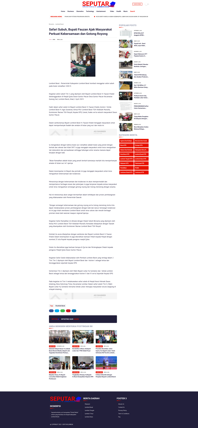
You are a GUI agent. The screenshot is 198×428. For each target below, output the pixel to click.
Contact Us (121, 407)
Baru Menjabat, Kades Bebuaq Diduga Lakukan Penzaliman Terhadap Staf (141, 128)
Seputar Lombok (67, 424)
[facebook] (50, 4)
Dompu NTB (139, 145)
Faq (119, 417)
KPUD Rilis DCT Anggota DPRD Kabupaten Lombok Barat (140, 34)
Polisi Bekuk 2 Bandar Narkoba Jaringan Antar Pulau (141, 65)
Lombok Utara (89, 417)
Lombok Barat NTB (140, 154)
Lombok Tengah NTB (126, 159)
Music (125, 11)
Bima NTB (123, 145)
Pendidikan (123, 168)
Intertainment (101, 11)
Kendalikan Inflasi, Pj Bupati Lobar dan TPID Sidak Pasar (81, 350)
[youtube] (62, 4)
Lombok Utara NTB (140, 159)
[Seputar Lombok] (99, 7)
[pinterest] (57, 4)
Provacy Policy (122, 410)
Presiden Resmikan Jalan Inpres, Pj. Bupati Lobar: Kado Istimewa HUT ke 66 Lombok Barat (105, 351)
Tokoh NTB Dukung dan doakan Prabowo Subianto (141, 76)
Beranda (51, 24)
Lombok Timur (89, 414)
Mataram (87, 404)
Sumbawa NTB (139, 172)
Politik (137, 168)
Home (63, 11)
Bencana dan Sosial (141, 141)
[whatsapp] (54, 4)
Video (112, 11)
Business (71, 11)
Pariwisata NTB (139, 163)
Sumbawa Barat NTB (126, 172)
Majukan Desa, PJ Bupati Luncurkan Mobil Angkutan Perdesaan (58, 377)
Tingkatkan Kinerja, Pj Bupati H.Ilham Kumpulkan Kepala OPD (82, 376)
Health (118, 11)
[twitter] (52, 4)
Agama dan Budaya (126, 141)
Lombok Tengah (89, 410)
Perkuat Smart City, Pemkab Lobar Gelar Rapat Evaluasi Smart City (141, 97)
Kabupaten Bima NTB (141, 150)
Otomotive (80, 11)
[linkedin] (74, 310)
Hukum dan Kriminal (126, 150)
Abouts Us (121, 404)
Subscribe (137, 4)
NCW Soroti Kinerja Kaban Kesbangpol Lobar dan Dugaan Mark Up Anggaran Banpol (115, 16)
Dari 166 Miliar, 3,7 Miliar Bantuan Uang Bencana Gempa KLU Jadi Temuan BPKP (141, 86)
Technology (90, 11)
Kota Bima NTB (124, 154)
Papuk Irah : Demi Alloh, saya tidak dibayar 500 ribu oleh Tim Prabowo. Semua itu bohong (141, 45)
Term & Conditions (123, 414)
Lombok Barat (59, 24)
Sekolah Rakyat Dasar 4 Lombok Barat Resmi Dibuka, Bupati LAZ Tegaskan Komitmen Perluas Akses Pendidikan (59, 351)
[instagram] (59, 4)
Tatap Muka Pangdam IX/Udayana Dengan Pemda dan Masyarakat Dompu (141, 118)
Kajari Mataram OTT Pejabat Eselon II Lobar (140, 55)
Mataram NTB (124, 163)
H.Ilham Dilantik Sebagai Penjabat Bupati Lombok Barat (106, 376)
